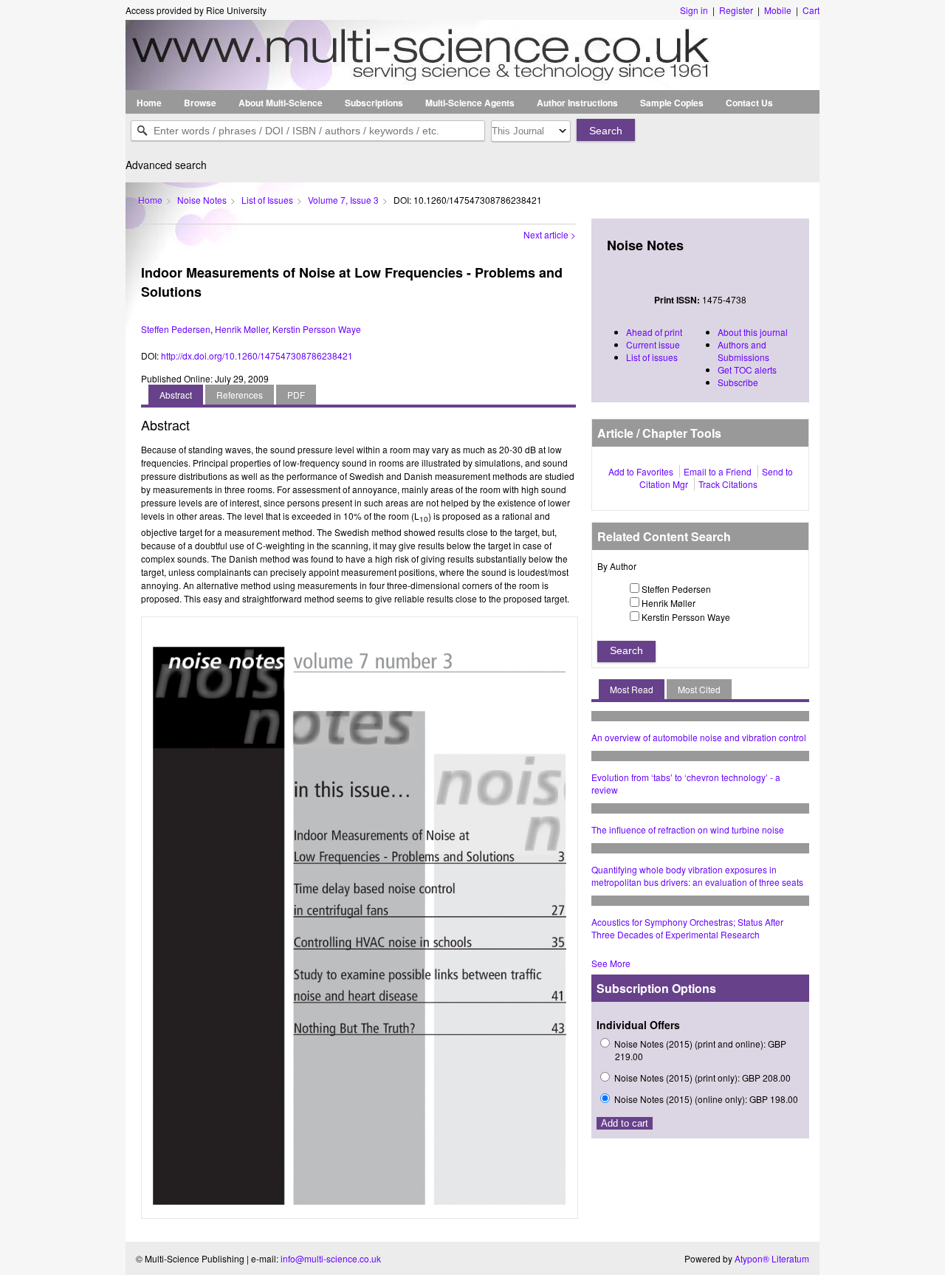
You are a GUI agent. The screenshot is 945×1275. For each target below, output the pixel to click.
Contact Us (749, 102)
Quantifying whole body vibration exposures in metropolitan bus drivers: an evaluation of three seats (697, 875)
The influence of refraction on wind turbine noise (687, 829)
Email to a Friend (718, 471)
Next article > (549, 234)
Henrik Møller (241, 329)
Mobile (777, 10)
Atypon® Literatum (772, 1258)
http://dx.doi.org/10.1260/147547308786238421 (257, 355)
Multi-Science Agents (470, 102)
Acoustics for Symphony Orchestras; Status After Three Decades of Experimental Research (687, 928)
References (239, 394)
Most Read (631, 689)
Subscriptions (374, 102)
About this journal (753, 332)
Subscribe (738, 382)
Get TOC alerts (747, 369)
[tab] (175, 395)
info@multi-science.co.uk (331, 1258)
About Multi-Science (280, 102)
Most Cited (699, 689)
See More (610, 963)
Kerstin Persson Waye (316, 329)
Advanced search (166, 164)
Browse (200, 102)
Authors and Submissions (743, 350)
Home (149, 102)
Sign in (695, 10)
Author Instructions (577, 102)
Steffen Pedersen (175, 329)
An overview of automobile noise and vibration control (698, 737)
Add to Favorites (640, 471)
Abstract (175, 394)
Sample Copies (672, 102)
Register (736, 10)
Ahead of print (654, 332)
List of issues (652, 357)
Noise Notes (202, 199)
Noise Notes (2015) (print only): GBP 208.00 (702, 1077)
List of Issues (267, 199)
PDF (296, 394)
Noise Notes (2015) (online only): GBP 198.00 (706, 1099)
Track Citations (727, 484)
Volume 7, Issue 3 (343, 199)
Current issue (653, 344)
